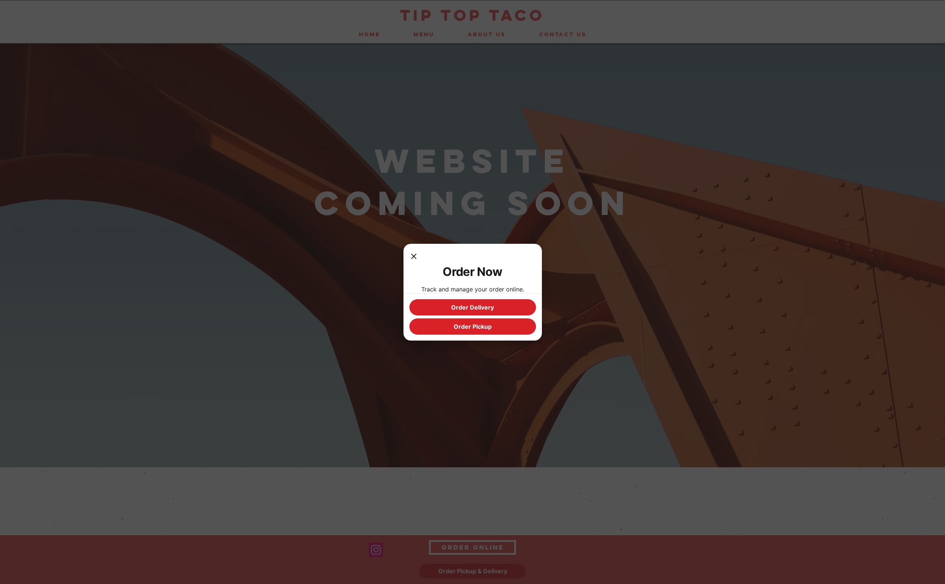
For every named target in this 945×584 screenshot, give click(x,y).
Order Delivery (472, 307)
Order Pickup (473, 326)
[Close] (413, 257)
